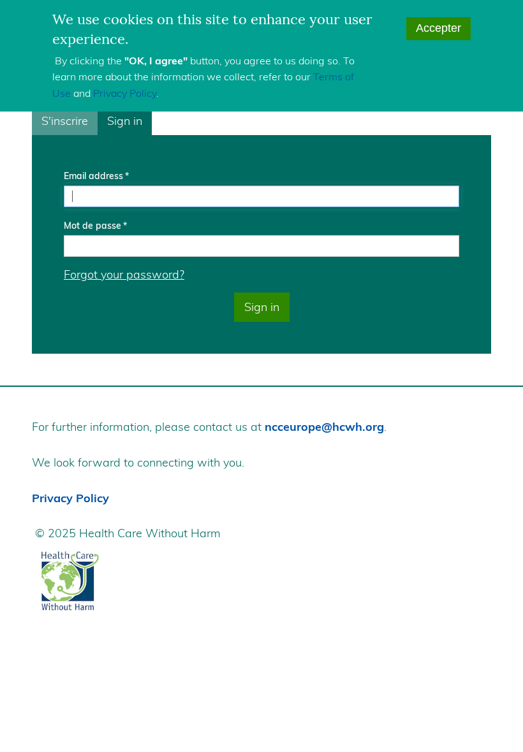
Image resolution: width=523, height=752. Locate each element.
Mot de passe (92, 225)
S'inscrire (64, 120)
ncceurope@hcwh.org (324, 426)
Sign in (124, 120)
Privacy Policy (124, 93)
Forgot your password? (124, 274)
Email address (93, 176)
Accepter (438, 28)
